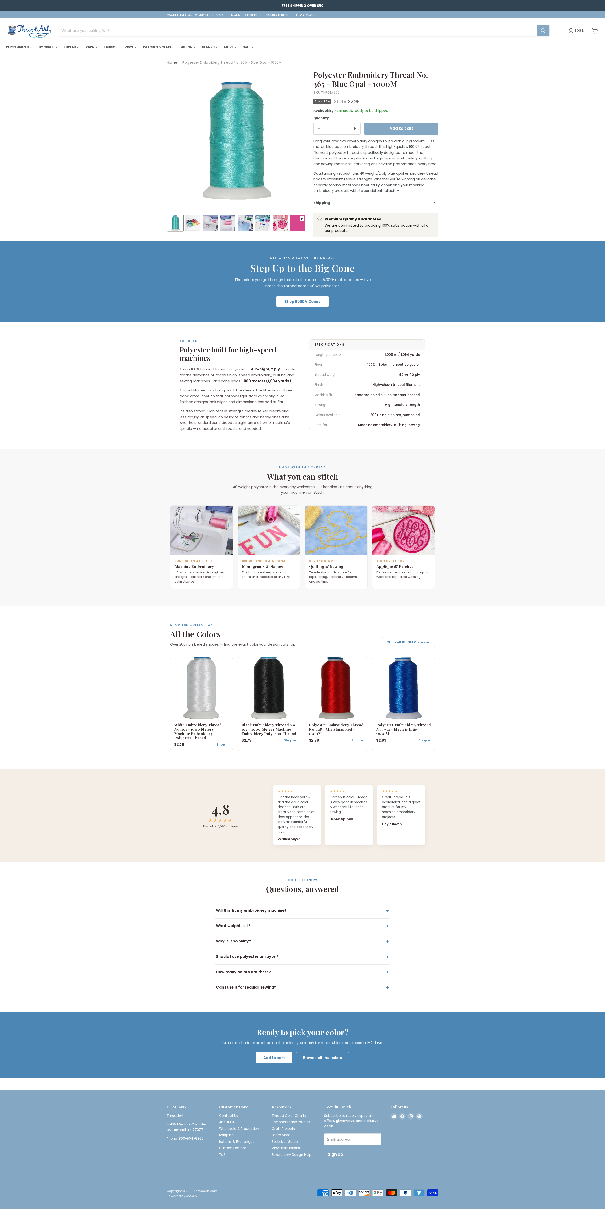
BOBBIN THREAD (277, 15)
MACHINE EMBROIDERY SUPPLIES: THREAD (195, 15)
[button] (175, 223)
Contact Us (228, 1115)
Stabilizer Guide (285, 1141)
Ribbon (186, 47)
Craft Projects (283, 1128)
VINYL (129, 47)
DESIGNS (234, 15)
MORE (229, 47)
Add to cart (274, 1057)
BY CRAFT (47, 47)
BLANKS (208, 47)
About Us (226, 1122)
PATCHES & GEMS (157, 47)
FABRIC (110, 47)
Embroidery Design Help (291, 1154)
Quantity (321, 118)
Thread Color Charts (289, 1115)
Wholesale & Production (239, 1128)
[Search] (543, 30)
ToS (222, 1154)
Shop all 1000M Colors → (408, 642)
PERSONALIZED (18, 47)
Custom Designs (232, 1148)
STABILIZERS (253, 15)
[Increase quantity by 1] (355, 129)
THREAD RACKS (304, 15)
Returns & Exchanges (236, 1141)
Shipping (226, 1135)
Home (172, 62)
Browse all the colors (322, 1057)
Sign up (335, 1154)
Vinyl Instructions (286, 1148)
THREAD (70, 47)
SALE (247, 47)
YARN (90, 47)
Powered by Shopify (182, 1196)
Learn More (281, 1135)
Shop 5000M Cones (302, 301)
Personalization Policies (291, 1122)
